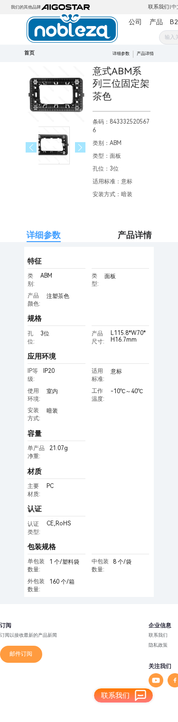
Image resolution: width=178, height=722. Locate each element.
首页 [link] (29, 53)
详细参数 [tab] (44, 235)
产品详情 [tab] (135, 235)
